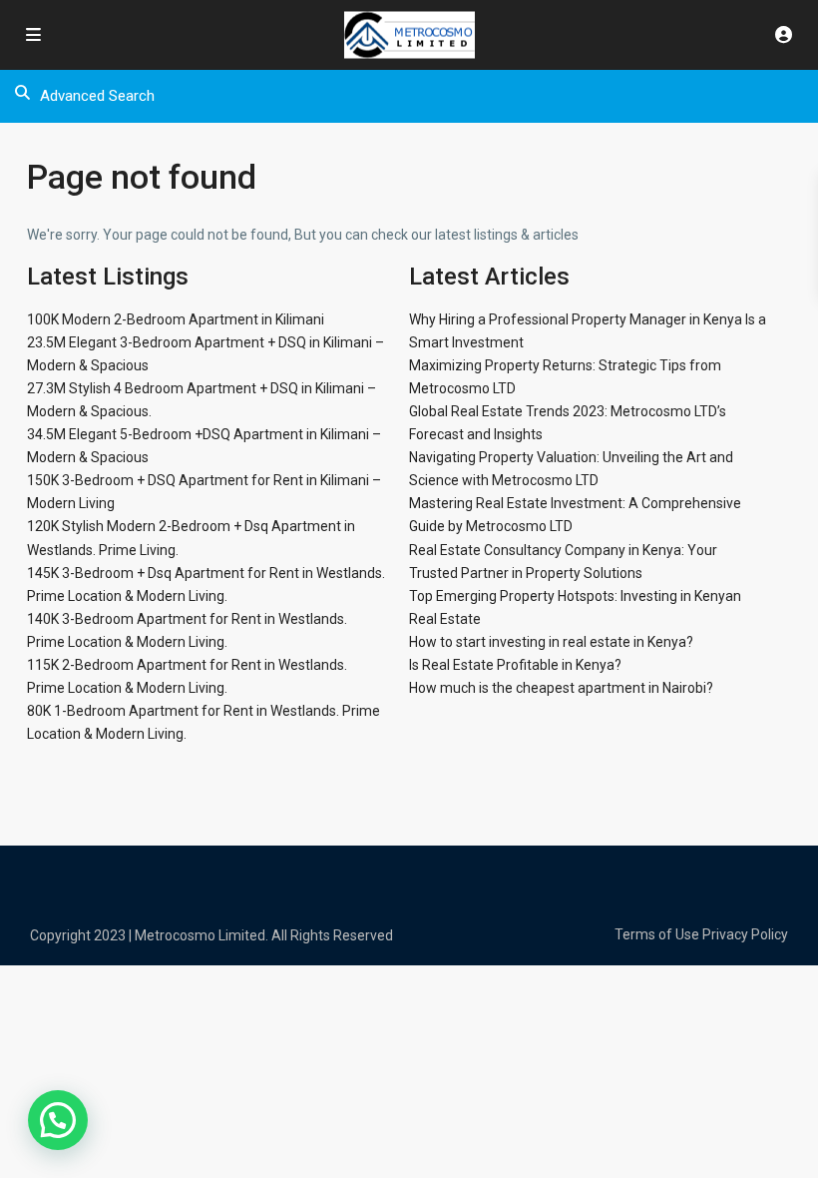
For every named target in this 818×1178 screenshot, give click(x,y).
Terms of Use (656, 934)
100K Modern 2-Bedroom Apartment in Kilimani (175, 319)
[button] (58, 1120)
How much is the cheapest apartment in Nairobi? (561, 688)
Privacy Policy (745, 934)
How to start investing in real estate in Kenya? (551, 642)
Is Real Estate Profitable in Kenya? (515, 665)
